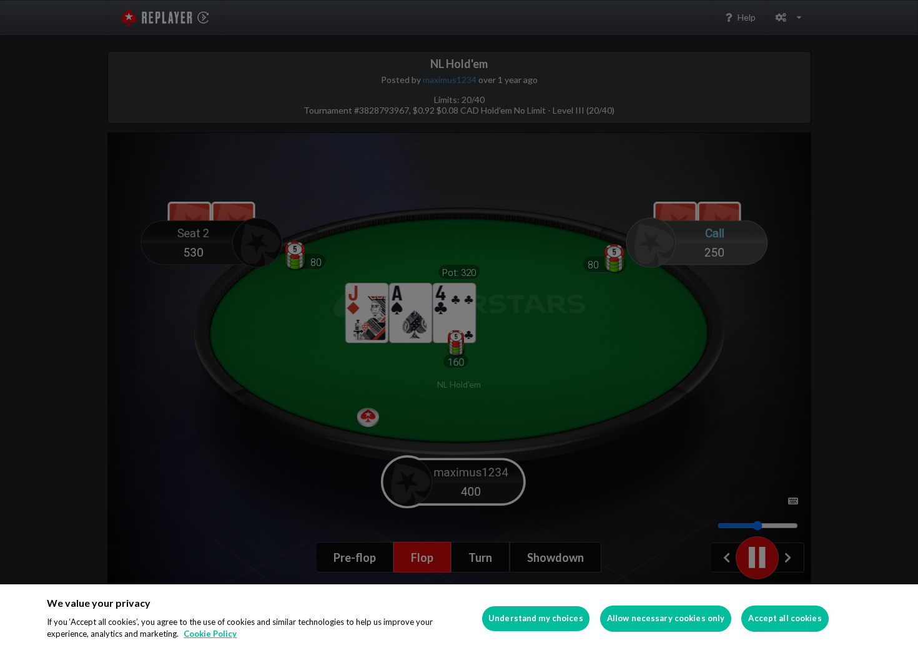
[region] (459, 618)
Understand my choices (535, 618)
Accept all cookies (784, 618)
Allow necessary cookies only (666, 618)
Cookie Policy (210, 634)
